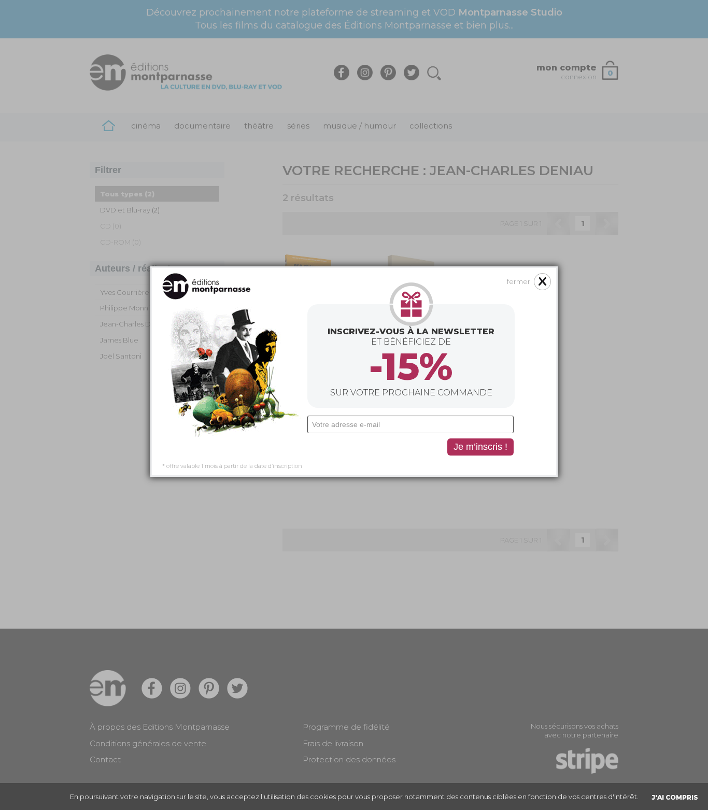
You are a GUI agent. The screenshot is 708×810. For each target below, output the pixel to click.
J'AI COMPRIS (675, 797)
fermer (518, 281)
